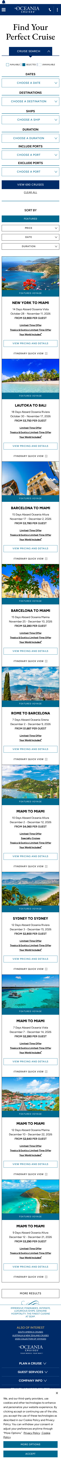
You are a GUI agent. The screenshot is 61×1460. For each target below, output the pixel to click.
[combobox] (30, 228)
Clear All (30, 192)
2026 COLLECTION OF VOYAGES (30, 1339)
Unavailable (48, 64)
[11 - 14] (30, 142)
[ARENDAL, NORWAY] (30, 152)
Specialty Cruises (30, 838)
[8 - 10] (30, 139)
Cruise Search (28, 51)
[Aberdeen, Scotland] (30, 159)
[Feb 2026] (30, 87)
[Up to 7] (30, 135)
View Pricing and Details (30, 343)
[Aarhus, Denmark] (30, 155)
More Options (30, 1444)
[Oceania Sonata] (30, 120)
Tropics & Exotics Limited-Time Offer (30, 330)
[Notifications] (5, 2)
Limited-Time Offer (31, 325)
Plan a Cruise (30, 1363)
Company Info (30, 1380)
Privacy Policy (32, 1433)
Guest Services (30, 1372)
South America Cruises (30, 1332)
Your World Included (30, 334)
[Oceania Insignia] (30, 124)
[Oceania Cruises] (26, 10)
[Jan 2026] (30, 83)
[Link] (3, 9)
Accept (30, 1453)
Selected (31, 64)
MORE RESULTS (30, 1293)
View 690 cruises (30, 184)
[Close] (57, 1393)
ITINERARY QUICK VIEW (29, 353)
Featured (30, 218)
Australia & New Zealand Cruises (30, 1335)
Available (15, 64)
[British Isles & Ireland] (30, 105)
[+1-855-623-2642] (50, 9)
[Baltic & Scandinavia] (30, 102)
